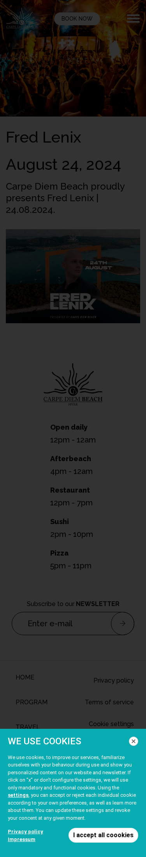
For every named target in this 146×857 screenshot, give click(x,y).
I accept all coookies (103, 835)
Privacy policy (25, 831)
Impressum (21, 839)
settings (18, 795)
